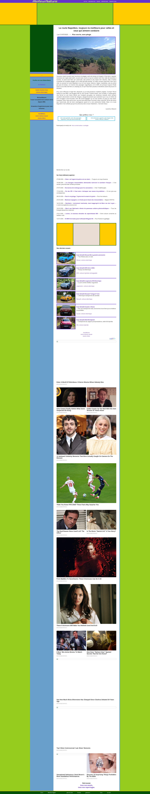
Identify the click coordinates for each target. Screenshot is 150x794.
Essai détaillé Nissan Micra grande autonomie (90, 255)
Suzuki (78, 314)
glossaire (87, 792)
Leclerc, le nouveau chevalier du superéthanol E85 (81, 213)
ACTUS (85, 1)
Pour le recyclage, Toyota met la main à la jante (80, 196)
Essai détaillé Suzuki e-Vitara (85, 307)
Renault (78, 299)
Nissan (78, 260)
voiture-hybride (83, 325)
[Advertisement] (75, 14)
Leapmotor (79, 286)
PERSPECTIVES (112, 1)
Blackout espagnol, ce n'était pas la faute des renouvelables (84, 200)
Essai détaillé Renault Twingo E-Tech (87, 294)
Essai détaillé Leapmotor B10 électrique (88, 281)
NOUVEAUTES (92, 1)
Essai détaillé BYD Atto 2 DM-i (85, 268)
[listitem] (72, 118)
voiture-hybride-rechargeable (88, 273)
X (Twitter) (41, 85)
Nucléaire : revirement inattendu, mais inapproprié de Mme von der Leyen (89, 203)
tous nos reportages (86, 787)
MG (77, 325)
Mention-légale (52, 792)
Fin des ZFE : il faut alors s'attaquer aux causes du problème (84, 191)
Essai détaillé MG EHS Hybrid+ (85, 320)
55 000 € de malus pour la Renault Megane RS (79, 219)
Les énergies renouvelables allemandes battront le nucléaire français (88, 183)
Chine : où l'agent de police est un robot (77, 179)
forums (79, 792)
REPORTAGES (104, 1)
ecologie (85, 125)
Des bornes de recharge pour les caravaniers (79, 188)
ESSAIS (98, 1)
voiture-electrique (86, 260)
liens (101, 792)
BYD (77, 273)
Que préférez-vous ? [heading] (86, 115)
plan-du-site (70, 792)
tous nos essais (86, 785)
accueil (109, 792)
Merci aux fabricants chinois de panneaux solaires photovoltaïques (87, 208)
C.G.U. (41, 792)
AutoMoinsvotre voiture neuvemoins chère (41, 116)
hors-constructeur (77, 125)
